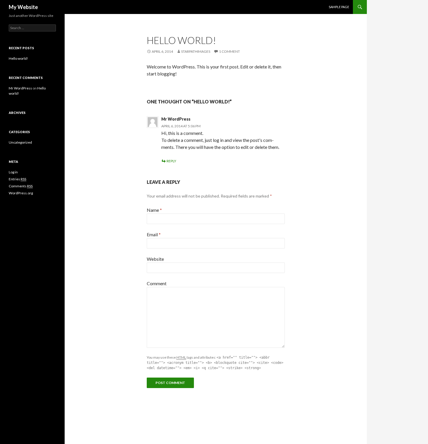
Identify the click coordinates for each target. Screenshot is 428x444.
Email (154, 234)
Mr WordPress (175, 119)
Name (154, 210)
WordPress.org (21, 193)
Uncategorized (20, 142)
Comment (157, 283)
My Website (23, 7)
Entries (17, 179)
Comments (21, 186)
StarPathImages (195, 51)
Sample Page (339, 7)
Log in (13, 172)
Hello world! (18, 58)
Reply (171, 161)
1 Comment (229, 51)
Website (155, 259)
